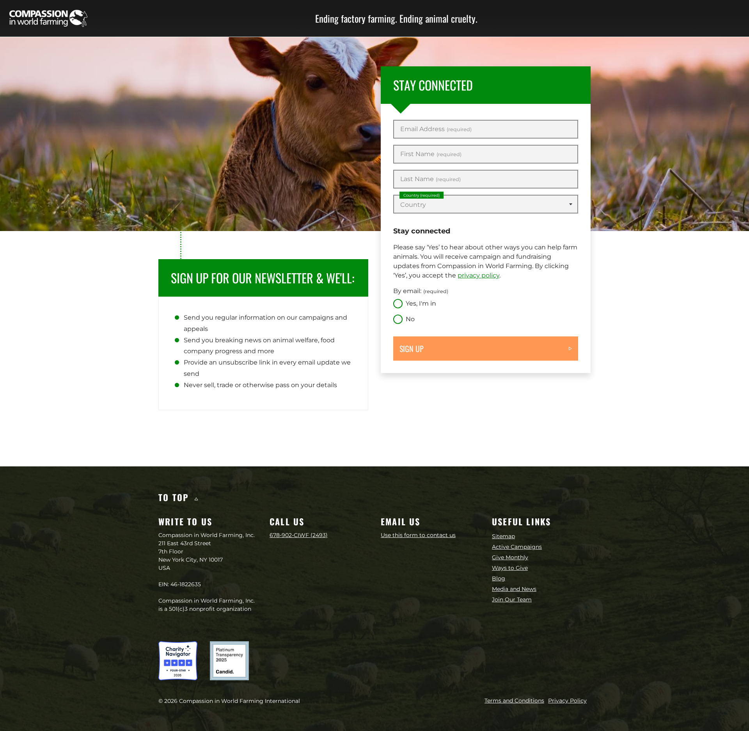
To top (175, 497)
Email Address (436, 129)
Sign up (411, 348)
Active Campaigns (517, 546)
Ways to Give (510, 567)
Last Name (430, 179)
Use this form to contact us (418, 535)
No (410, 319)
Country (421, 195)
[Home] (48, 18)
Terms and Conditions (514, 700)
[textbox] (485, 205)
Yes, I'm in (421, 303)
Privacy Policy (567, 700)
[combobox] (485, 204)
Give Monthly (510, 557)
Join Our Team (512, 599)
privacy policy (478, 275)
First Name (430, 154)
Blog (498, 578)
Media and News (514, 588)
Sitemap (503, 536)
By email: (420, 291)
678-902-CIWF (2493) (299, 535)
